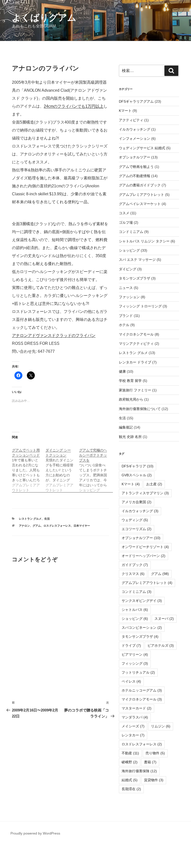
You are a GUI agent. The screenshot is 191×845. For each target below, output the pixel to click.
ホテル (124, 325)
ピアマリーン (135, 654)
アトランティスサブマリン (145, 493)
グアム (37, 525)
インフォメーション (134, 139)
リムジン (160, 726)
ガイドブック (135, 565)
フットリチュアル (138, 672)
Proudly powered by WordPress (35, 833)
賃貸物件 (153, 780)
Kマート (125, 111)
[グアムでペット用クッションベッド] (29, 467)
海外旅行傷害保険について (140, 409)
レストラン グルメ (30, 518)
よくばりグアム (44, 17)
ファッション (129, 297)
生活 (47, 518)
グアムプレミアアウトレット (141, 195)
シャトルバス (135, 610)
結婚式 (130, 780)
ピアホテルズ (160, 645)
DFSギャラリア (137, 466)
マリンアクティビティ (136, 344)
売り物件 (155, 753)
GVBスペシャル (137, 475)
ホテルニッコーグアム (142, 690)
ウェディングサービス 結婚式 (142, 148)
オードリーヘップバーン (143, 556)
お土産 (154, 484)
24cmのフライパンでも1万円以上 (73, 106)
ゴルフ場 (126, 222)
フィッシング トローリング (140, 306)
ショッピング (129, 250)
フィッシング (135, 663)
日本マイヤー (82, 525)
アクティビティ (131, 120)
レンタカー (133, 735)
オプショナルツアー (134, 157)
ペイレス (131, 681)
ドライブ (131, 645)
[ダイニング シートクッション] (62, 467)
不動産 (130, 753)
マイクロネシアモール (136, 334)
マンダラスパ (135, 717)
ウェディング (135, 520)
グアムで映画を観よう (136, 167)
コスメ (124, 213)
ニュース (126, 288)
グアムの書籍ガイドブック (140, 185)
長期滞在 (131, 789)
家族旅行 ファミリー (135, 390)
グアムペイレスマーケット (140, 204)
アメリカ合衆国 (136, 502)
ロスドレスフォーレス (57, 525)
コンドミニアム (131, 232)
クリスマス (133, 574)
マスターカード (136, 708)
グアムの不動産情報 (134, 176)
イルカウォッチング (134, 129)
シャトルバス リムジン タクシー (144, 241)
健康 (122, 371)
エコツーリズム (136, 529)
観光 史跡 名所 (130, 437)
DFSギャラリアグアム (136, 101)
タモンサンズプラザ (134, 278)
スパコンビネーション (142, 628)
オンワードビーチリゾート (145, 547)
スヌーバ (164, 619)
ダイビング (127, 269)
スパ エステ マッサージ (137, 260)
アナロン (24, 525)
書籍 (150, 762)
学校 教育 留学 (130, 381)
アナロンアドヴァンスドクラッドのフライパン (54, 335)
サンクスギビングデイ (142, 601)
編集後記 (126, 427)
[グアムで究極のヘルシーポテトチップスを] (96, 467)
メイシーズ (133, 726)
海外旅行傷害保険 (139, 771)
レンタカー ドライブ (135, 362)
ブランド (126, 316)
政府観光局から (131, 399)
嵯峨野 (130, 762)
